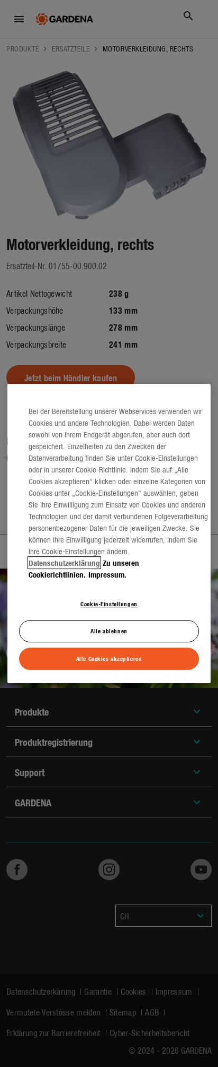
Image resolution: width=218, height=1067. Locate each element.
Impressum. (107, 574)
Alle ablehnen (108, 630)
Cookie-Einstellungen (108, 603)
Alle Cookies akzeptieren (109, 658)
